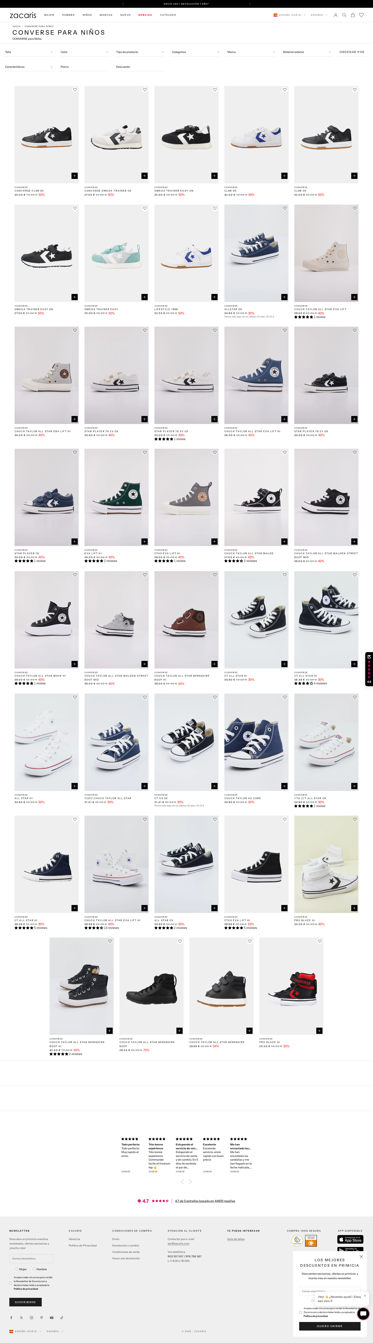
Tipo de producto (127, 52)
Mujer (23, 1269)
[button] (304, 317)
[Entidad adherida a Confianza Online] (304, 1241)
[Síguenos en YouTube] (52, 1318)
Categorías (179, 52)
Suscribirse (25, 1302)
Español (317, 15)
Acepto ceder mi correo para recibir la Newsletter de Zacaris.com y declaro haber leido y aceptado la (332, 1312)
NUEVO (125, 14)
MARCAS (106, 14)
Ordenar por (352, 52)
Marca (231, 52)
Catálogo (168, 14)
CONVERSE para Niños (39, 26)
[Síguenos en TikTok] (62, 1318)
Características (14, 67)
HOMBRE (68, 14)
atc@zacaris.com (178, 1243)
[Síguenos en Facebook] (11, 1318)
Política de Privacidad (83, 1245)
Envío (115, 1239)
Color (64, 52)
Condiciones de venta (126, 1252)
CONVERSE (21, 187)
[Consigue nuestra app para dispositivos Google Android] (350, 1251)
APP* (223, 4)
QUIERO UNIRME (330, 1326)
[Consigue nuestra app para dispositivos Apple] (350, 1239)
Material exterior (293, 52)
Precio (65, 67)
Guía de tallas (236, 1239)
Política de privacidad (316, 1316)
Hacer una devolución (126, 1258)
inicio (16, 26)
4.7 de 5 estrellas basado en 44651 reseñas (205, 1201)
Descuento (123, 67)
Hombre (42, 1269)
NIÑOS (87, 14)
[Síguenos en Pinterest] (42, 1318)
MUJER (49, 14)
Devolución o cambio (125, 1245)
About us (74, 1239)
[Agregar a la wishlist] (75, 89)
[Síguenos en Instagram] (31, 1318)
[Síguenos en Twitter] (21, 1318)
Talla (8, 52)
